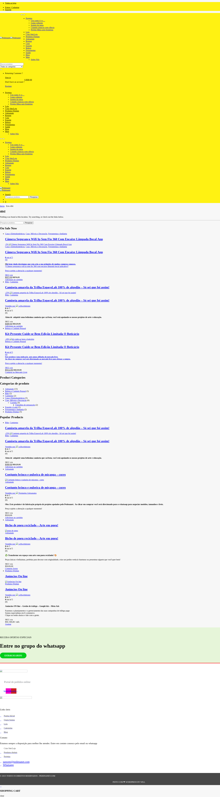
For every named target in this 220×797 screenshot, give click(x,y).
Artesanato (30, 39)
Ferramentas (31, 50)
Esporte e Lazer (11, 407)
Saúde (28, 53)
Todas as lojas (10, 3)
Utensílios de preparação (25, 405)
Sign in (8, 78)
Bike (7, 282)
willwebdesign (24, 306)
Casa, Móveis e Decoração (36, 234)
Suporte (8, 10)
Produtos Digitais (33, 37)
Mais (28, 57)
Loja (27, 32)
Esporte (29, 46)
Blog (28, 55)
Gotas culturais (37, 23)
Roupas (29, 41)
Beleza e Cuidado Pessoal (15, 328)
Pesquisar (34, 197)
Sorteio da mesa (37, 25)
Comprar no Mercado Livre (16, 372)
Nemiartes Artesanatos (28, 493)
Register (8, 86)
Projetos (29, 18)
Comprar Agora (11, 568)
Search (8, 194)
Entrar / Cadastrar (12, 7)
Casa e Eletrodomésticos (15, 234)
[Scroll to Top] (110, 786)
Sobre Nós (35, 59)
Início (2, 206)
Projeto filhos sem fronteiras (42, 30)
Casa (28, 43)
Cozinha (13, 403)
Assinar (8, 624)
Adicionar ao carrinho (14, 280)
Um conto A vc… (38, 21)
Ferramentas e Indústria (57, 234)
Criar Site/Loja (32, 34)
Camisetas (14, 282)
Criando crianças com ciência (42, 27)
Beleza (28, 48)
